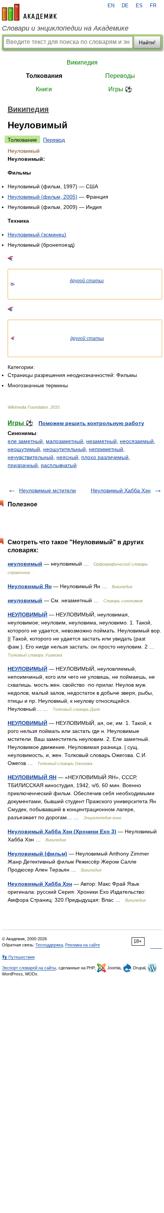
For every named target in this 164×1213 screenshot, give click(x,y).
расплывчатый (59, 465)
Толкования (44, 76)
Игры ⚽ (120, 89)
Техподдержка (49, 945)
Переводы (120, 76)
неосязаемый (137, 441)
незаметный (101, 441)
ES (139, 5)
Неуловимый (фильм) (37, 854)
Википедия (82, 62)
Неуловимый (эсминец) (37, 234)
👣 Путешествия (18, 957)
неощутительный (64, 449)
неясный (67, 457)
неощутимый (24, 449)
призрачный (23, 465)
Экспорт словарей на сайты (29, 968)
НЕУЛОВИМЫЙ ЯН (32, 777)
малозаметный (64, 441)
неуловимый (25, 564)
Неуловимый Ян (29, 586)
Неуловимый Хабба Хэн (121, 490)
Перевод (54, 140)
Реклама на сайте (82, 945)
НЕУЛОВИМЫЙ (27, 614)
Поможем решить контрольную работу (91, 423)
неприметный (106, 449)
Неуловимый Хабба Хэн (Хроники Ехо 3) (62, 831)
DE (125, 5)
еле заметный (25, 441)
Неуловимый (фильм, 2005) (42, 197)
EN (111, 5)
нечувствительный (30, 457)
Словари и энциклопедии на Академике (65, 28)
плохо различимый (105, 457)
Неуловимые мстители (47, 490)
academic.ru (29, 12)
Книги (44, 89)
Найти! (147, 42)
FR (153, 5)
